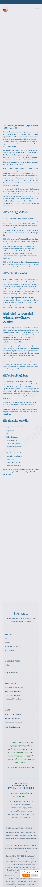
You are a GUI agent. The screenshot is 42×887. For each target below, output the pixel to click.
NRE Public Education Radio (14, 688)
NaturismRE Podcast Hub (13, 699)
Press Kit (7, 639)
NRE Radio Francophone (13, 695)
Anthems (7, 665)
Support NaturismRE (11, 672)
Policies (7, 642)
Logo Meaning (9, 650)
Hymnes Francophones (12, 669)
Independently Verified (12, 646)
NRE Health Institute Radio (13, 691)
